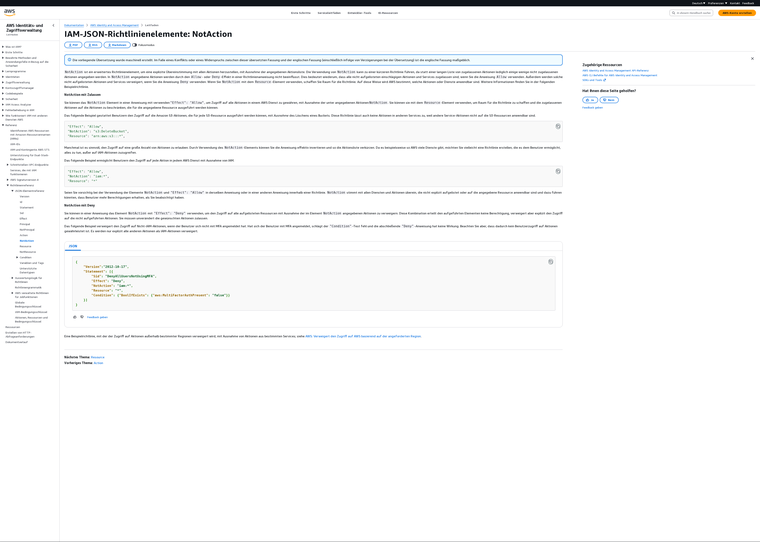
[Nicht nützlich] (82, 317)
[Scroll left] (288, 13)
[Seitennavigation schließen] (53, 25)
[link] (152, 25)
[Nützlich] (75, 317)
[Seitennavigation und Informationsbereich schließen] (752, 58)
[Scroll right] (400, 13)
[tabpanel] (313, 289)
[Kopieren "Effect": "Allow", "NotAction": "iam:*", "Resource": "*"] (558, 171)
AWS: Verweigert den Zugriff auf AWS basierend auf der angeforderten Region (363, 336)
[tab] (73, 246)
